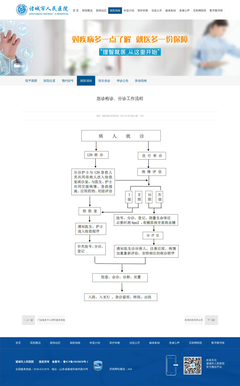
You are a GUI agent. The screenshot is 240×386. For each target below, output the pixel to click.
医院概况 (87, 10)
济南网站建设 (117, 369)
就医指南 (115, 10)
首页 (18, 342)
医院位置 (49, 80)
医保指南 (141, 80)
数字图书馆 (216, 10)
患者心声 (184, 10)
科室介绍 (129, 10)
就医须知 (86, 80)
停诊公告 (122, 80)
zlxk (130, 369)
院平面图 (31, 80)
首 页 (76, 10)
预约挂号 (68, 80)
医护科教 (143, 10)
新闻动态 (101, 10)
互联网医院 (199, 10)
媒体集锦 (170, 10)
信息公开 (157, 10)
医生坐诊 (104, 80)
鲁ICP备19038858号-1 (75, 361)
